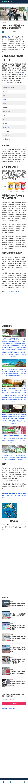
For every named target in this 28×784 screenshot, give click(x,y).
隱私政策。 (12, 708)
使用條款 (4, 708)
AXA (16, 495)
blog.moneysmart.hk (12, 291)
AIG (6, 495)
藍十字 (7, 127)
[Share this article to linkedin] (17, 782)
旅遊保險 (7, 37)
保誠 (5, 119)
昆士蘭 (17, 493)
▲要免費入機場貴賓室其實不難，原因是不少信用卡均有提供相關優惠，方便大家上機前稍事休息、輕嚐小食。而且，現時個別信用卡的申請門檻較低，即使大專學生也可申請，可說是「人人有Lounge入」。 (14, 419)
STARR (6, 82)
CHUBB (19, 495)
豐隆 (3, 495)
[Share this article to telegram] (10, 782)
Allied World (11, 495)
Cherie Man (8, 31)
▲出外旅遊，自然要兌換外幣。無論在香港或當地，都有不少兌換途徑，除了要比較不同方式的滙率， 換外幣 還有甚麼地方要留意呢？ (14, 457)
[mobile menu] (25, 1)
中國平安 (6, 493)
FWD (22, 495)
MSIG (21, 72)
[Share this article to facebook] (3, 782)
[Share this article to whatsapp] (24, 782)
